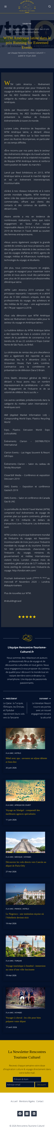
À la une (9, 753)
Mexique (18, 857)
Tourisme (27, 24)
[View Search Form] (49, 6)
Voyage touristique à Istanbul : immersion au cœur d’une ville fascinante (25, 968)
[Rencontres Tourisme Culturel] (27, 6)
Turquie (18, 961)
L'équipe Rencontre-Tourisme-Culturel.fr (27, 53)
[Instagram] (27, 1114)
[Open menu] (5, 6)
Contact (39, 1101)
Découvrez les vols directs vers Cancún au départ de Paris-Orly (26, 864)
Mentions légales (27, 1101)
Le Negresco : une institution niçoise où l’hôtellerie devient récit (25, 916)
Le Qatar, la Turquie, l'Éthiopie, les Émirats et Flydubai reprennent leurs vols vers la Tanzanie (14, 708)
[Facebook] (20, 1114)
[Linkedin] (34, 1114)
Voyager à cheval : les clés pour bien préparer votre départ (23, 1019)
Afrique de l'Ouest (23, 805)
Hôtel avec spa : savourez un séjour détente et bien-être (26, 760)
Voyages (27, 857)
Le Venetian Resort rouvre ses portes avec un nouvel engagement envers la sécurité (41, 708)
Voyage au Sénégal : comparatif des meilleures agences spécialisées (23, 812)
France (18, 909)
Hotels (18, 753)
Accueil (8, 29)
